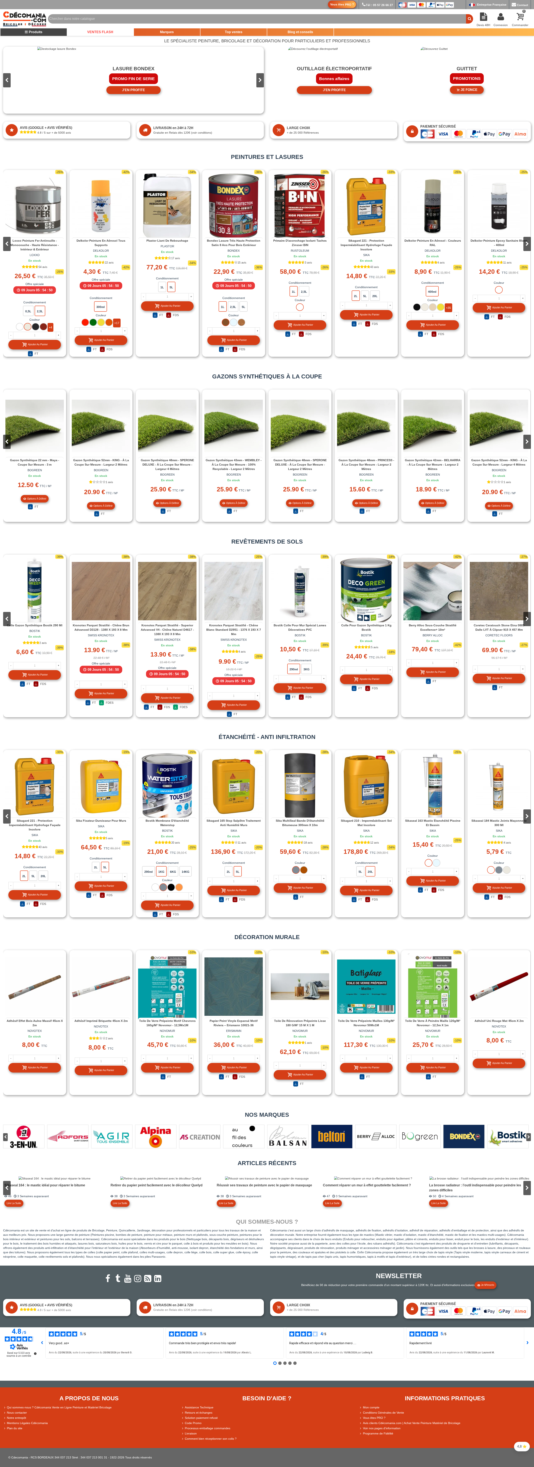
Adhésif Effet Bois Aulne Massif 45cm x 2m (35, 1023)
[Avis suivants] (527, 1343)
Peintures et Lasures (267, 157)
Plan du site (14, 1428)
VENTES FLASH (100, 32)
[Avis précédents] (42, 1343)
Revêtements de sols (267, 541)
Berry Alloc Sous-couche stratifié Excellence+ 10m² (432, 627)
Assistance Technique (199, 1407)
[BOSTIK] (508, 1136)
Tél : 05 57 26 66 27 (379, 5)
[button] (260, 80)
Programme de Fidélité (378, 1433)
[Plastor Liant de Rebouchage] (167, 206)
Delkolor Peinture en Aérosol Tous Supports (101, 243)
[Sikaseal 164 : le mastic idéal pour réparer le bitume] (55, 1178)
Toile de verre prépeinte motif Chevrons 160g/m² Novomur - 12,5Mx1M (167, 1023)
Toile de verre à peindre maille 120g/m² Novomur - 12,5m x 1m (432, 1023)
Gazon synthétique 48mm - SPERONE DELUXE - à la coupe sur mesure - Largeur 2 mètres (300, 464)
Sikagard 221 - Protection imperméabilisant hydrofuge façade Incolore (366, 245)
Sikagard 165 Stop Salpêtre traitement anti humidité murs (234, 823)
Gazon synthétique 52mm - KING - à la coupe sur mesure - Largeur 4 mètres (499, 462)
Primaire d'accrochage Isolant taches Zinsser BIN (300, 243)
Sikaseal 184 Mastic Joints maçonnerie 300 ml (499, 823)
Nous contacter (17, 1412)
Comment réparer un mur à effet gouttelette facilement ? (367, 1185)
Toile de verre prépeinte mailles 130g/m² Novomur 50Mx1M (366, 1023)
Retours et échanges (198, 1412)
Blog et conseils (300, 32)
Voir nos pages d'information (381, 1428)
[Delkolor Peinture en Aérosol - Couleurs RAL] (432, 206)
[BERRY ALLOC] (376, 1136)
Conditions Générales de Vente (383, 1412)
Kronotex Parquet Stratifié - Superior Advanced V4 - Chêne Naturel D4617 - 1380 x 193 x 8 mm (167, 630)
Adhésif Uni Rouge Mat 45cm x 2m (499, 1020)
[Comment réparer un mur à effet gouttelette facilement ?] (373, 1178)
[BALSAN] (288, 1136)
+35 (448, 307)
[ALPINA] (155, 1136)
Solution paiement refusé (201, 1417)
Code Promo (193, 1423)
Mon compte (371, 1407)
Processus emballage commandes (207, 1428)
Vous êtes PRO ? (374, 1417)
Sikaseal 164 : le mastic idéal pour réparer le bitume (44, 1185)
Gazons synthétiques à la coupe (267, 376)
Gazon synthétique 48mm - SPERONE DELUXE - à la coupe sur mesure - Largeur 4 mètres (167, 464)
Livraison (191, 1433)
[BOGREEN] (420, 1136)
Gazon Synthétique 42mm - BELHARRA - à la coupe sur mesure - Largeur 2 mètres (432, 464)
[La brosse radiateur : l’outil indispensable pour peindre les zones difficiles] (479, 1178)
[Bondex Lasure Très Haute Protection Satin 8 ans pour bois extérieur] (233, 206)
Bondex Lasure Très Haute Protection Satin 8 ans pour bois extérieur (233, 243)
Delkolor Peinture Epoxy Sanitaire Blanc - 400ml (499, 243)
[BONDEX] (464, 1136)
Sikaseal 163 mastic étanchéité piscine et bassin (432, 823)
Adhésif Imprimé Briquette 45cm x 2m (101, 1020)
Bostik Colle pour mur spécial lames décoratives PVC (300, 627)
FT (36, 353)
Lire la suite (14, 1203)
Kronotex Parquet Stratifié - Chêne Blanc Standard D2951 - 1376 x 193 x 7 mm (233, 630)
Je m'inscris (487, 1285)
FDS (109, 349)
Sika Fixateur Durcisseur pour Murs (101, 820)
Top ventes (233, 32)
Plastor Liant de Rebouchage (167, 240)
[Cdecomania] (24, 18)
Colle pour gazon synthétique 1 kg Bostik (366, 627)
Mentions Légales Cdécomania (27, 1423)
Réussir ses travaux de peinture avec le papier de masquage (264, 1185)
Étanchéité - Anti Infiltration (267, 737)
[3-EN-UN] (23, 1136)
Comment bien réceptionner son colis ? (211, 1438)
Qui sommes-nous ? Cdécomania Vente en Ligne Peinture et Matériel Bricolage (59, 1407)
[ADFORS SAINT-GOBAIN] (67, 1136)
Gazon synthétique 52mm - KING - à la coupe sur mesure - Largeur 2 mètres (101, 462)
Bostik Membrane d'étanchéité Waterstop (167, 823)
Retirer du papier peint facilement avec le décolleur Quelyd (157, 1185)
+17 (116, 323)
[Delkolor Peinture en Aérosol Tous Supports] (101, 206)
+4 (50, 327)
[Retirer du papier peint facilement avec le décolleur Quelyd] (160, 1178)
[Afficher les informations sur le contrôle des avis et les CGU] (35, 1353)
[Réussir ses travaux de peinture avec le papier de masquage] (267, 1178)
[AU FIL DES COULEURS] (243, 1136)
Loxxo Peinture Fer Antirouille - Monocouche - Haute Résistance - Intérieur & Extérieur (34, 245)
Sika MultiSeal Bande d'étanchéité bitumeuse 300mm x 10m (300, 823)
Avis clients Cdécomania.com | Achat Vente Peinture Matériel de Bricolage (411, 1423)
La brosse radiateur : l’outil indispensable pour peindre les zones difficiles (475, 1187)
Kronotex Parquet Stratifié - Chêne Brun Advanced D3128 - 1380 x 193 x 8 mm (101, 627)
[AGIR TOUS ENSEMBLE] (111, 1136)
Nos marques (267, 1115)
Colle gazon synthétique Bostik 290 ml (34, 625)
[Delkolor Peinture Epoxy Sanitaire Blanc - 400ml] (499, 206)
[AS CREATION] (199, 1136)
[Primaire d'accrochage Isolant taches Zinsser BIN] (300, 206)
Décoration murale (267, 937)
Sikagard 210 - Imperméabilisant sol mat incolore (366, 823)
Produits (35, 32)
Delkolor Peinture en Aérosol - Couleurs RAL (432, 243)
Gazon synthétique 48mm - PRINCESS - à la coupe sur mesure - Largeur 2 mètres (366, 464)
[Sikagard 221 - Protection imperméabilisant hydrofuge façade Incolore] (366, 206)
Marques (167, 32)
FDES (109, 702)
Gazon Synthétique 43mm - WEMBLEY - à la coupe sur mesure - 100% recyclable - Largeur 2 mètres (234, 464)
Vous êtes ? (342, 4)
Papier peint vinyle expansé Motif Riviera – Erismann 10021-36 (234, 1023)
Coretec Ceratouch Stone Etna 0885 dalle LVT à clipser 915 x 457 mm (499, 627)
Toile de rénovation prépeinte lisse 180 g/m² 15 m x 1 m (300, 1023)
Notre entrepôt (16, 1417)
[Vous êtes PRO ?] (361, 1418)
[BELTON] (332, 1136)
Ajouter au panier (38, 344)
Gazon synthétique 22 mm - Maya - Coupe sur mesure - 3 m (34, 462)
